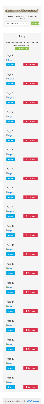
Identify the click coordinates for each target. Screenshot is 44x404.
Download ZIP (22, 48)
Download (35, 23)
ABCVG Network (33, 401)
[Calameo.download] (22, 10)
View (11, 64)
